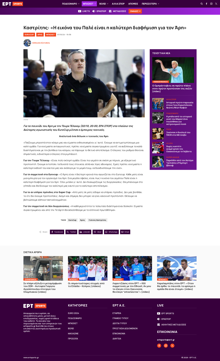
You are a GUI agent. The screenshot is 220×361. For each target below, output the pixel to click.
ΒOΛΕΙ (102, 3)
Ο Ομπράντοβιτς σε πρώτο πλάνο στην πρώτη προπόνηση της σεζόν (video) (172, 88)
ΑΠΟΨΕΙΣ (133, 3)
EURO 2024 (73, 313)
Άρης (82, 220)
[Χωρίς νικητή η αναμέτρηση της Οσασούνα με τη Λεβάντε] (158, 147)
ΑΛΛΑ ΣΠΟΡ (118, 3)
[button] (78, 3)
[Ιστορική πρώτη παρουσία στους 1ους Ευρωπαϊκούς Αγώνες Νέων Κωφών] (158, 103)
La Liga (169, 143)
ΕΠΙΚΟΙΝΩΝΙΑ (119, 333)
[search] (202, 4)
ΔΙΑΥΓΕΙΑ (117, 338)
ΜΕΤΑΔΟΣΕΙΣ (119, 11)
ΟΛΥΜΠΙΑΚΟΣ (30, 279)
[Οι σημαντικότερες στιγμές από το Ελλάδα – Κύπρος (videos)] (87, 268)
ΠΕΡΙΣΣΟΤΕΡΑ (149, 3)
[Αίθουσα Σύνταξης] (27, 43)
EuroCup (29, 34)
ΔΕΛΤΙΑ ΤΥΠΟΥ (120, 323)
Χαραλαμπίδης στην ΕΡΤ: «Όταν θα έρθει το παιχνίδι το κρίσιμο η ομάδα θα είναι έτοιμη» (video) (176, 286)
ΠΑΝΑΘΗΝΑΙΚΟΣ (161, 81)
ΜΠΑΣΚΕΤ (88, 3)
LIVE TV (86, 11)
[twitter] (216, 4)
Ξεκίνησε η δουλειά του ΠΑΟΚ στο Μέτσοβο (178, 133)
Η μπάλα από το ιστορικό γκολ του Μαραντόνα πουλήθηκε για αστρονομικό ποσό (179, 120)
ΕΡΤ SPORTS (167, 313)
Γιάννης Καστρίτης (97, 220)
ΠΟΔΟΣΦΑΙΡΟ (69, 3)
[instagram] (211, 4)
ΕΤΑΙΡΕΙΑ (117, 313)
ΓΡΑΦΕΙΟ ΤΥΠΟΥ (120, 318)
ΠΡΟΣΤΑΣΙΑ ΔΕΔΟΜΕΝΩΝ (125, 328)
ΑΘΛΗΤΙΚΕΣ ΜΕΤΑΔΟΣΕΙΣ (173, 324)
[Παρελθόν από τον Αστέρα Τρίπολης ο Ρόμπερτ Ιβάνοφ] (158, 161)
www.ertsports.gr (31, 357)
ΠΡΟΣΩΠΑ (73, 338)
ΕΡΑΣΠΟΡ (101, 11)
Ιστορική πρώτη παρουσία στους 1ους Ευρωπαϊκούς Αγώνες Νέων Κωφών (179, 105)
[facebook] (206, 4)
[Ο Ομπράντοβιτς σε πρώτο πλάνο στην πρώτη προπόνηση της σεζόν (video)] (173, 70)
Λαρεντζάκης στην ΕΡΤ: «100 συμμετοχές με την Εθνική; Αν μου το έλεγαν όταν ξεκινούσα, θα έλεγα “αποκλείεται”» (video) (132, 287)
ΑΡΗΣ (40, 34)
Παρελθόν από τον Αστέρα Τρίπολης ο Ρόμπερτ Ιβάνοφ (179, 163)
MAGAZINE (73, 333)
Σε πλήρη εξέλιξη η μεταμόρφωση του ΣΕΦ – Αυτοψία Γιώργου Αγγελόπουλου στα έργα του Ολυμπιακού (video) (42, 287)
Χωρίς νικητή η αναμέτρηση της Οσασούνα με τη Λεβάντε (179, 149)
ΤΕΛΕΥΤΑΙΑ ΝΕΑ (161, 53)
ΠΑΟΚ (168, 129)
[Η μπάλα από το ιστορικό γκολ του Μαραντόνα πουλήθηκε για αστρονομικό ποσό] (158, 117)
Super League (172, 157)
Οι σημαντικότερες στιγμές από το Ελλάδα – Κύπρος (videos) (86, 285)
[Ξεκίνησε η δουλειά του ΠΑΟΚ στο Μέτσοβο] (158, 133)
